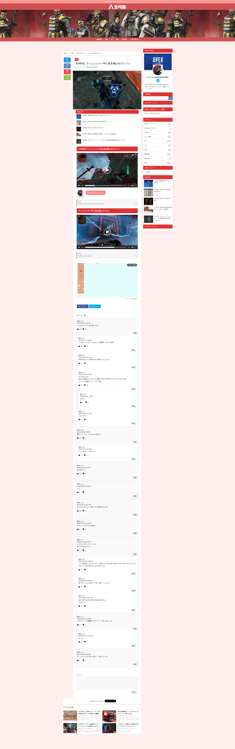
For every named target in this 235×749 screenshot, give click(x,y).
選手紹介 (124, 39)
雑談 (117, 39)
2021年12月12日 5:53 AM (85, 449)
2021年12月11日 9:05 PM (85, 340)
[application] (107, 170)
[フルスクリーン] (135, 185)
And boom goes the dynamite (93, 203)
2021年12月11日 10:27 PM (84, 504)
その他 (157, 132)
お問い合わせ (134, 39)
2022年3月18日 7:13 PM (86, 396)
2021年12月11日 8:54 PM (83, 323)
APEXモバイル (157, 123)
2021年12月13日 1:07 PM (85, 374)
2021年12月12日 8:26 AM (83, 654)
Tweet (67, 61)
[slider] (105, 185)
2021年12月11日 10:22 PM (84, 486)
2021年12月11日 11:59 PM (85, 580)
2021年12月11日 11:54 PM (84, 618)
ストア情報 (157, 137)
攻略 (106, 39)
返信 (135, 333)
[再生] (79, 185)
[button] (107, 170)
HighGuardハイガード (157, 128)
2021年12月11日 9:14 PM (83, 467)
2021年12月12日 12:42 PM (85, 597)
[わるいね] (83, 329)
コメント (80, 674)
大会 (157, 145)
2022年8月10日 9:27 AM (84, 413)
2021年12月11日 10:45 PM (85, 561)
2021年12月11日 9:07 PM (83, 432)
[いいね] (78, 329)
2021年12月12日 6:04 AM (85, 357)
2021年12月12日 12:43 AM (85, 635)
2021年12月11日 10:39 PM (84, 542)
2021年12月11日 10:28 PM (84, 523)
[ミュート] (132, 185)
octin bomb (87, 256)
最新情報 (99, 39)
